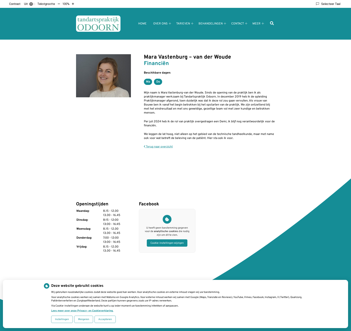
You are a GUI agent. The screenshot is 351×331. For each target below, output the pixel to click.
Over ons (160, 24)
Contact (237, 24)
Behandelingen (211, 24)
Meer (256, 24)
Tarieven (183, 24)
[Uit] (32, 4)
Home (142, 24)
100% (65, 4)
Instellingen (62, 319)
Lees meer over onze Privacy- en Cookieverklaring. (82, 310)
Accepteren (105, 319)
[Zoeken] (272, 23)
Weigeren (83, 319)
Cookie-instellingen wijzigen (167, 243)
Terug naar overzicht (159, 147)
